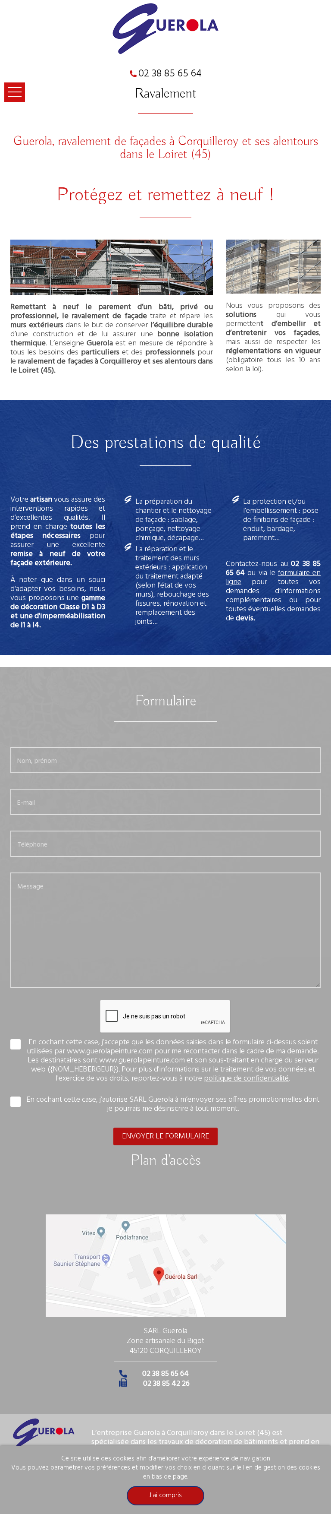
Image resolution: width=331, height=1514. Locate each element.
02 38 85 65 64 (170, 74)
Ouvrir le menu (14, 92)
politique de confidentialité (246, 1078)
